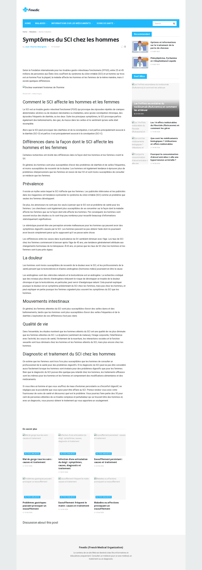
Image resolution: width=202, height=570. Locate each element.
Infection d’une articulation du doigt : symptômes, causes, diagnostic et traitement (73, 464)
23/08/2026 (139, 114)
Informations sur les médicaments (71, 23)
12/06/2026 (99, 512)
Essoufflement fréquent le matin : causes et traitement (73, 504)
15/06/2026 (28, 512)
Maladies (40, 23)
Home (28, 23)
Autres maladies (45, 32)
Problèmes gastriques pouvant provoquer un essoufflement (34, 505)
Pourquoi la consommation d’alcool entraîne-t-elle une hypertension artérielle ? (164, 157)
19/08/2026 (156, 132)
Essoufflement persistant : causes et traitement (108, 461)
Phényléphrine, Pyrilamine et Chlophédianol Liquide (163, 59)
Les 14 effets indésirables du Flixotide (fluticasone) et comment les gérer (164, 125)
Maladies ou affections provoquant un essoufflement (106, 505)
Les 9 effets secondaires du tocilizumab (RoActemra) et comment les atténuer (155, 107)
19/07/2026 (28, 466)
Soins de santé (105, 23)
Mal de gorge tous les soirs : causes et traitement (37, 461)
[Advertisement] (129, 9)
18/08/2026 (156, 147)
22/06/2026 (99, 466)
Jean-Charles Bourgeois (36, 47)
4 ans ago (156, 51)
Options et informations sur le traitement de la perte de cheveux (163, 45)
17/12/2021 (55, 47)
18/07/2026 (64, 472)
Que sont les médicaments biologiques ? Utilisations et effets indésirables (164, 141)
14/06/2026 (64, 509)
